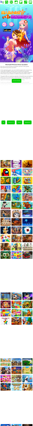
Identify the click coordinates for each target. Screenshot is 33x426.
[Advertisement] (16, 101)
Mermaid (27, 122)
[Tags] (25, 2)
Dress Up (11, 122)
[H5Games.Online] (2, 2)
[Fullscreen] (11, 2)
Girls (19, 122)
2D (3, 122)
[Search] (6, 2)
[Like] (16, 2)
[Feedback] (30, 2)
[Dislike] (20, 2)
